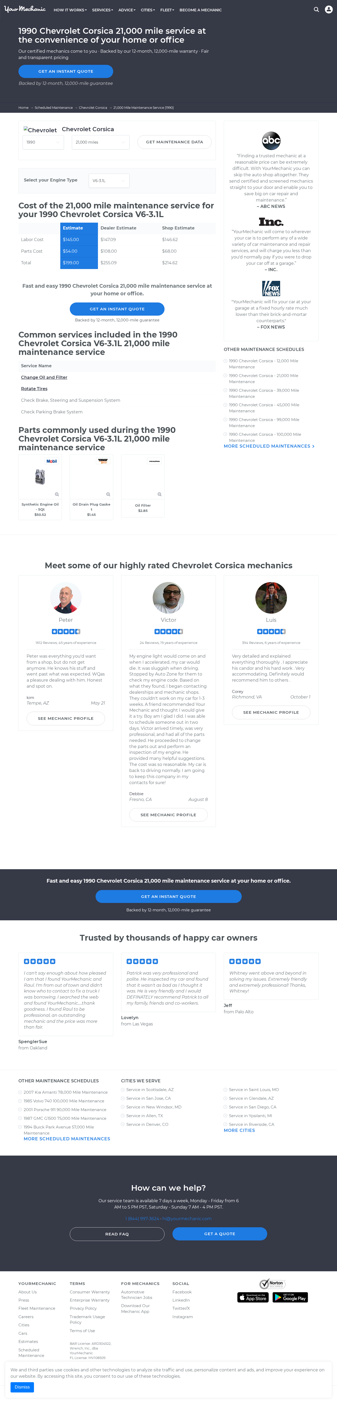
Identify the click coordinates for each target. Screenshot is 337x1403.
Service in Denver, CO (147, 1124)
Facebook (182, 1291)
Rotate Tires (34, 388)
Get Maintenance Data (174, 141)
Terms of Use (82, 1330)
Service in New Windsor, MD (153, 1106)
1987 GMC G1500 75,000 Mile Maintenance (65, 1118)
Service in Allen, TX (144, 1115)
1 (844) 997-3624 (142, 1218)
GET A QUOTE (219, 1233)
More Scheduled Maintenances (268, 446)
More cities (239, 1130)
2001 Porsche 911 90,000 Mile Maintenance (65, 1109)
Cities (23, 1324)
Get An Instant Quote (117, 308)
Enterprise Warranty (90, 1300)
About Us (27, 1291)
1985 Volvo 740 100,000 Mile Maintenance (64, 1100)
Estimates (28, 1341)
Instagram (182, 1316)
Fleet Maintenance (36, 1308)
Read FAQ (117, 1233)
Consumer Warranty (90, 1291)
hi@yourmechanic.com (187, 1218)
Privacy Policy (83, 1308)
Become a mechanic (201, 10)
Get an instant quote (65, 71)
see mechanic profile (66, 718)
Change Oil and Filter (44, 377)
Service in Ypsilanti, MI (250, 1115)
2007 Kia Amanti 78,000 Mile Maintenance (66, 1092)
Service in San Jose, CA (148, 1098)
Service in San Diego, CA (252, 1106)
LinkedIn (181, 1300)
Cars (22, 1333)
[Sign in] (329, 9)
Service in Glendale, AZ (251, 1098)
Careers (25, 1316)
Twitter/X (181, 1308)
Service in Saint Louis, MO (254, 1089)
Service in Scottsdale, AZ (150, 1089)
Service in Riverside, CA (251, 1124)
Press (23, 1300)
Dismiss (22, 1387)
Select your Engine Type (50, 180)
